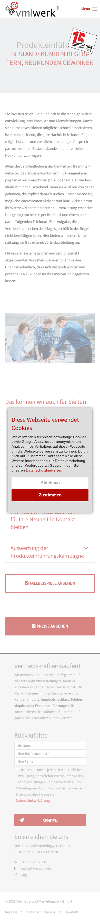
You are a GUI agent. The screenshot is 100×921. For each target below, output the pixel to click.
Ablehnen (50, 482)
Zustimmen (50, 495)
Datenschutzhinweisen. (44, 470)
